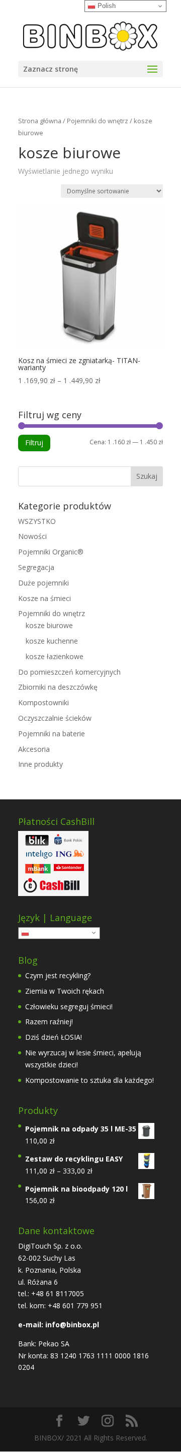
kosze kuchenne (52, 641)
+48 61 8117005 (56, 1293)
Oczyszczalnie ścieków (55, 718)
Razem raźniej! (49, 1021)
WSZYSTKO (37, 521)
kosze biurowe (49, 625)
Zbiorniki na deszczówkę (58, 687)
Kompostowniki (43, 702)
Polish (39, 932)
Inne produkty (40, 764)
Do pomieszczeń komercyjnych (69, 672)
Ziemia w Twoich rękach (64, 991)
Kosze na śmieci (44, 598)
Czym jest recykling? (57, 975)
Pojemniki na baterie (51, 733)
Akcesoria (34, 749)
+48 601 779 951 (75, 1305)
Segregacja (36, 567)
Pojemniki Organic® (50, 551)
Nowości (32, 536)
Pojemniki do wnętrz (97, 120)
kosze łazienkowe (54, 656)
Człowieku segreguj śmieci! (69, 1006)
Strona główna (39, 120)
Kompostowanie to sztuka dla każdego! (89, 1080)
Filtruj (34, 442)
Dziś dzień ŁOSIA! (53, 1037)
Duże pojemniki (43, 583)
